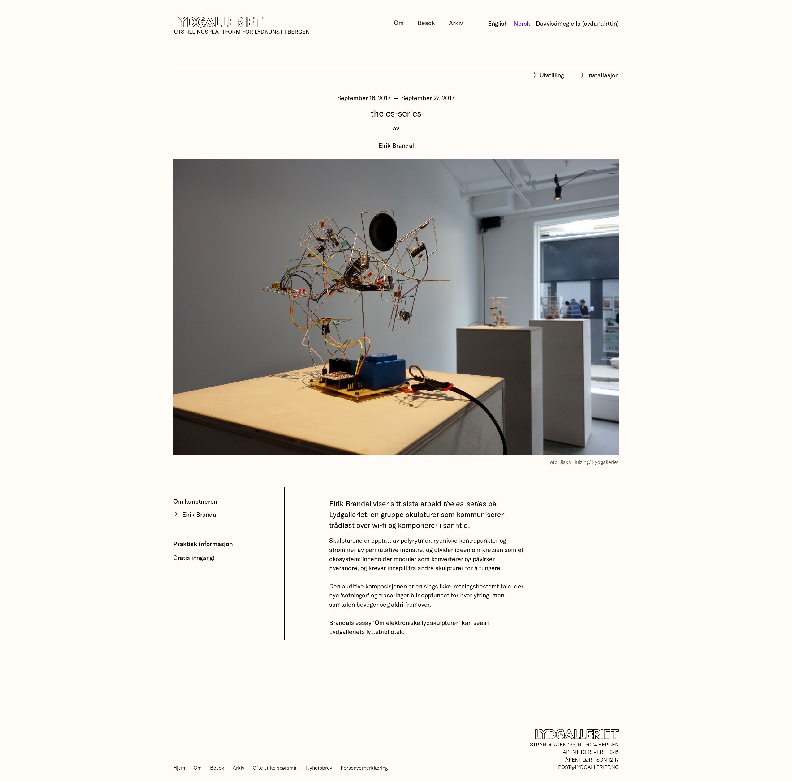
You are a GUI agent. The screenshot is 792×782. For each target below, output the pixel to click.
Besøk (426, 22)
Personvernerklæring (364, 768)
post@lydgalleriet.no (588, 767)
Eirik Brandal (396, 145)
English (498, 23)
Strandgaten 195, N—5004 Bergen (574, 744)
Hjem (179, 768)
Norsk (522, 23)
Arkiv (456, 22)
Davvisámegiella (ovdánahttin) (577, 23)
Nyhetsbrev (319, 768)
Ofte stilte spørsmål (275, 768)
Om (399, 22)
